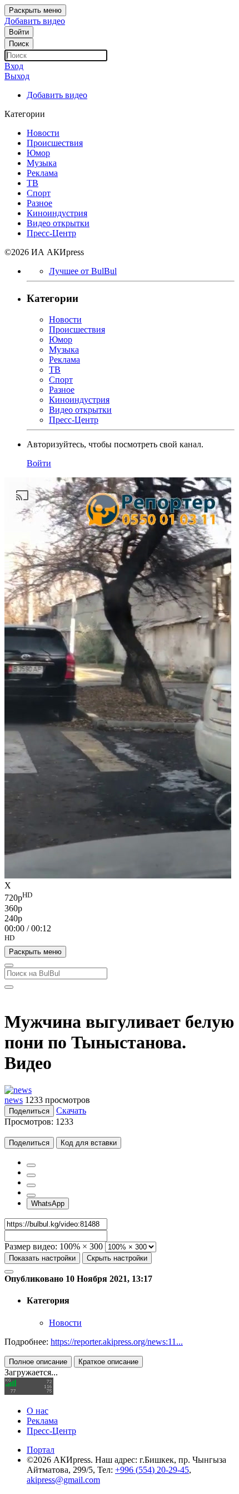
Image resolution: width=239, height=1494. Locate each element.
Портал (40, 1449)
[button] (119, 940)
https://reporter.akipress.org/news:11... (117, 1341)
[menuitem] (119, 897)
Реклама (42, 1420)
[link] (18, 32)
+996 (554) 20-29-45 (152, 1470)
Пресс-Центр (51, 1431)
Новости (65, 1322)
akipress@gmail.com (63, 1480)
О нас (37, 1410)
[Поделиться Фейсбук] (31, 1165)
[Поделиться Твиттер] (31, 1175)
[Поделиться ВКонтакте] (31, 1195)
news (13, 1100)
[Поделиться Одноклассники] (31, 1185)
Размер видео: (30, 1246)
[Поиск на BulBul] (8, 965)
